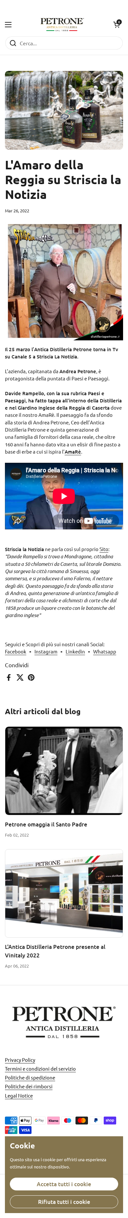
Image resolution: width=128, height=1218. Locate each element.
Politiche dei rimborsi (29, 1086)
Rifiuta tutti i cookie (64, 1202)
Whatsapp (104, 651)
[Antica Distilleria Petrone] (62, 24)
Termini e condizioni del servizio (40, 1068)
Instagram (45, 651)
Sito (103, 549)
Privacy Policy (20, 1060)
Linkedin (75, 651)
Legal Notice (19, 1095)
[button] (116, 24)
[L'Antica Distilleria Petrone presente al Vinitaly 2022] (64, 893)
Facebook (15, 651)
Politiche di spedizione (30, 1077)
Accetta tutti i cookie (64, 1184)
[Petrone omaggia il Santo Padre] (64, 770)
